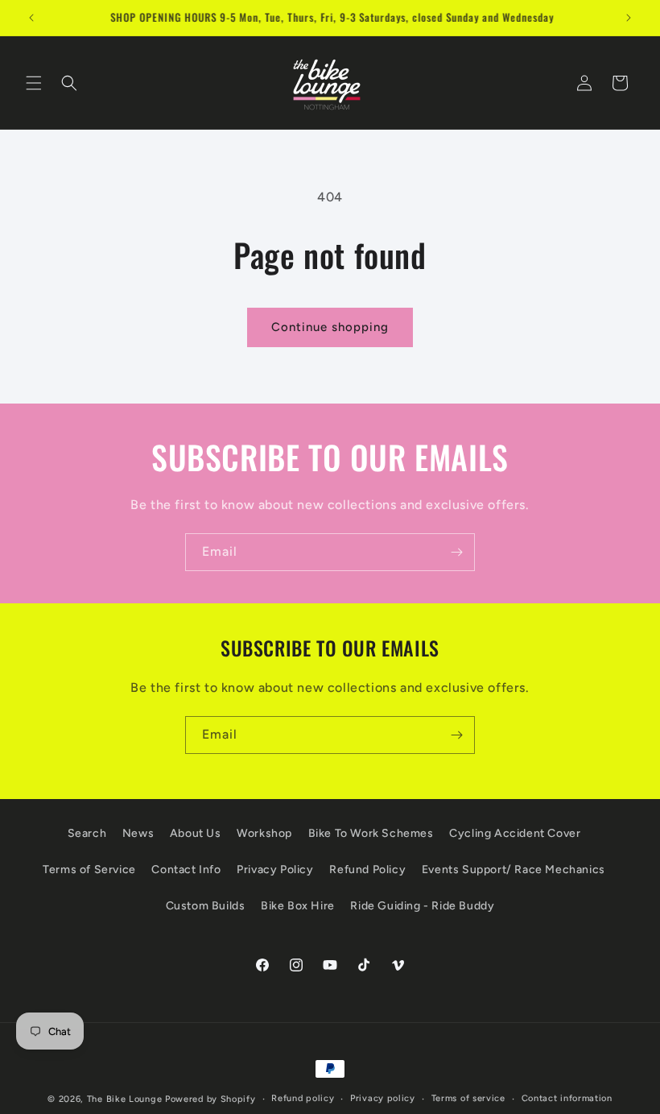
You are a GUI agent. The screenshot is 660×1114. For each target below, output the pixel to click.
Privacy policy (382, 1098)
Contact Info (186, 869)
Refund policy (302, 1098)
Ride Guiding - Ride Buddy (422, 906)
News (138, 833)
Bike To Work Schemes (371, 833)
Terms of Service (89, 869)
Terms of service (468, 1098)
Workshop (264, 833)
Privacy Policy (275, 869)
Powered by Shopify (210, 1099)
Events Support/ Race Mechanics (513, 869)
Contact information (567, 1098)
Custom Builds (205, 906)
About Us (195, 833)
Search (87, 833)
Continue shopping (330, 327)
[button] (34, 83)
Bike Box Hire (298, 906)
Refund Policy (367, 869)
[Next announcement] (628, 17)
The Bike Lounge (125, 1099)
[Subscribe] (456, 552)
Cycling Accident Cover (514, 833)
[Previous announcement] (31, 17)
